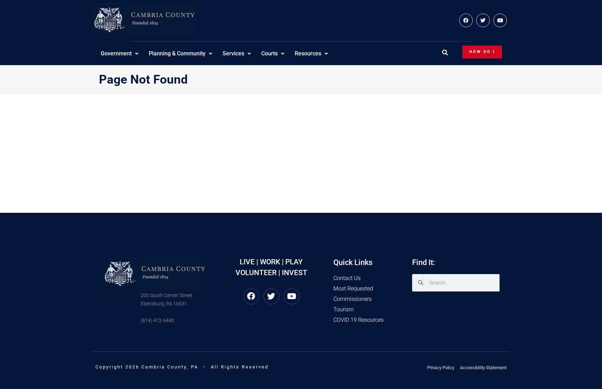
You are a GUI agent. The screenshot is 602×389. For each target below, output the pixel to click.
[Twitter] (483, 20)
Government (116, 53)
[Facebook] (466, 20)
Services (233, 53)
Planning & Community (177, 53)
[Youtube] (500, 20)
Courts (269, 53)
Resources (308, 53)
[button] (445, 53)
